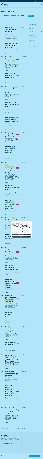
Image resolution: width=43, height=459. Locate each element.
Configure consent (21, 234)
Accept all (21, 236)
